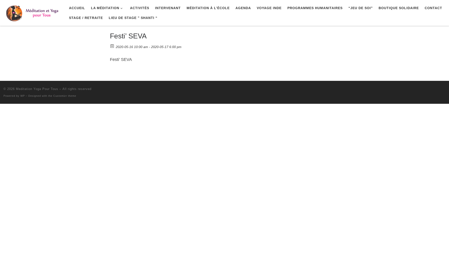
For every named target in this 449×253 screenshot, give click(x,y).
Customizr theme (64, 95)
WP (22, 95)
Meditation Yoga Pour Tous (37, 89)
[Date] (112, 46)
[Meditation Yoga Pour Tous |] (33, 12)
